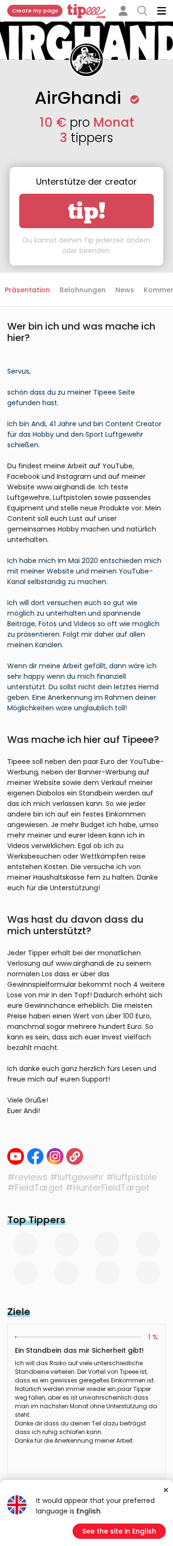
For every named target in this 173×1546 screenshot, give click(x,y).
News (124, 290)
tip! (87, 211)
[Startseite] (74, 1156)
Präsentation (27, 290)
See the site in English (119, 1531)
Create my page (35, 10)
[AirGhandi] (35, 1156)
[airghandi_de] (55, 1156)
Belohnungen (83, 290)
